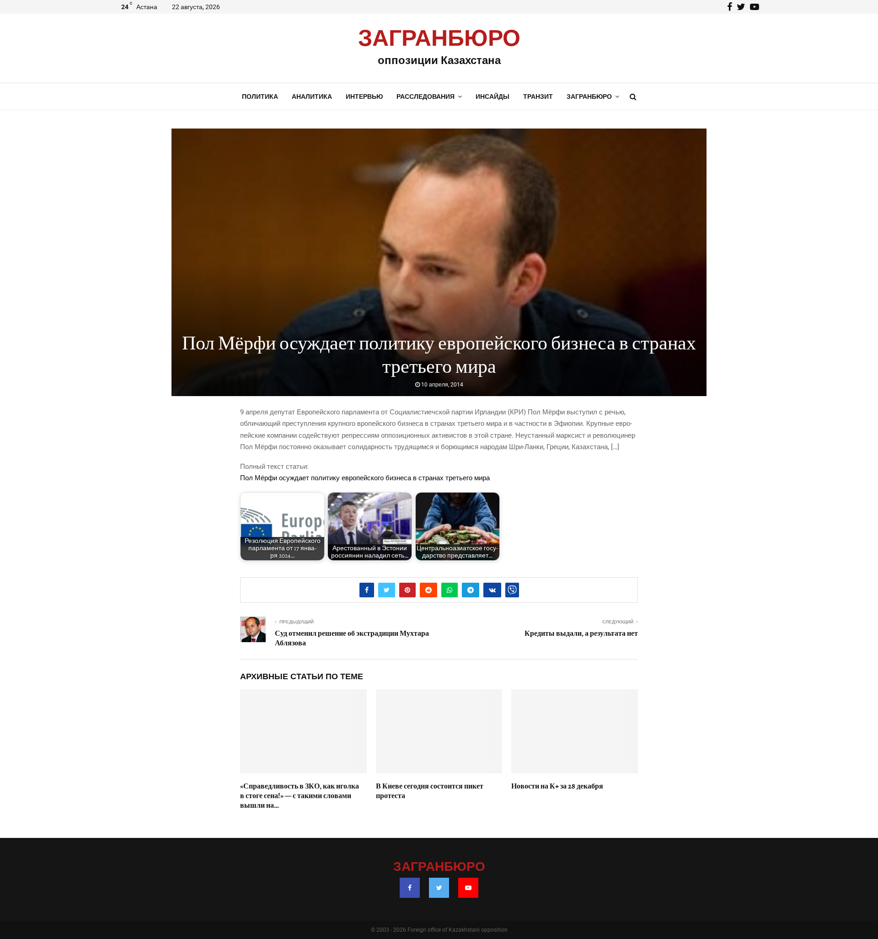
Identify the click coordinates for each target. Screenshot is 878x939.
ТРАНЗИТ (538, 96)
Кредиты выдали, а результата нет (581, 633)
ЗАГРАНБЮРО (439, 38)
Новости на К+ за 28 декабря (557, 786)
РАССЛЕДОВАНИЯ (425, 96)
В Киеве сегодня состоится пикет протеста (429, 791)
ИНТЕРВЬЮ (364, 96)
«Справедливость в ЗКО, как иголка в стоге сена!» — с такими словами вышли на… (299, 795)
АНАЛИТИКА (312, 96)
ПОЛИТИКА (260, 96)
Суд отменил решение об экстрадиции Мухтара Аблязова (352, 638)
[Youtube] (468, 888)
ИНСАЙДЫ (492, 96)
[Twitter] (439, 888)
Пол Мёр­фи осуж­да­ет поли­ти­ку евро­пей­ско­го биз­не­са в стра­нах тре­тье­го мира (365, 478)
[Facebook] (410, 888)
